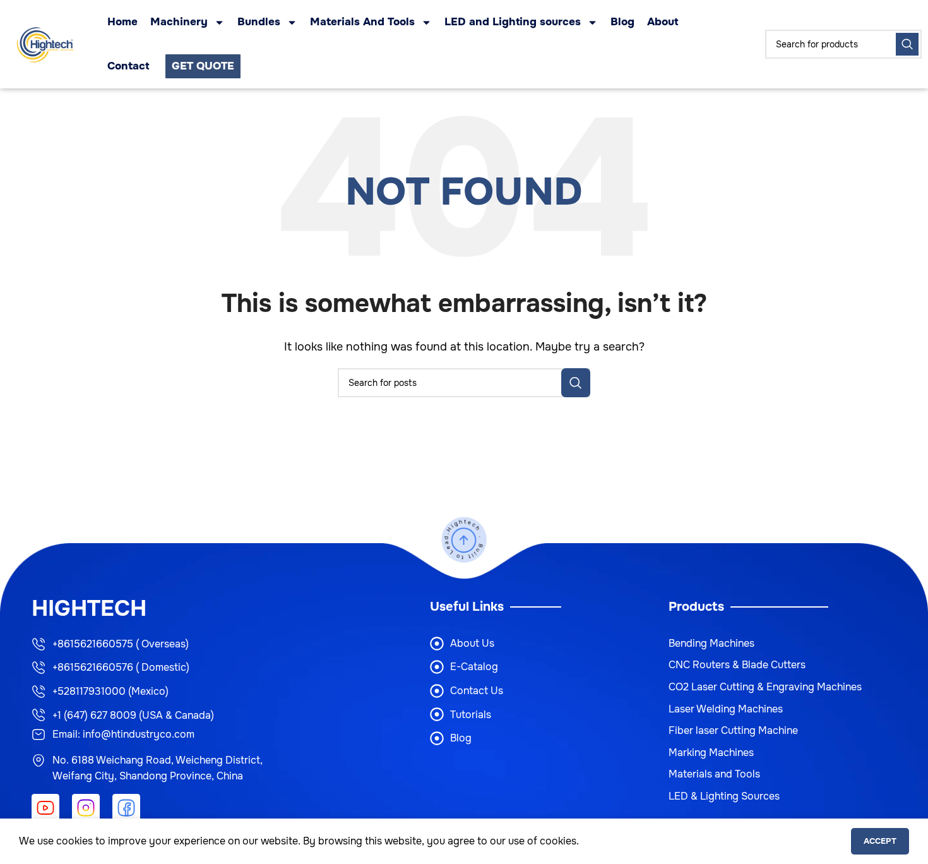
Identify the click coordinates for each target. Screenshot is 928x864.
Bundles (258, 21)
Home (122, 21)
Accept (880, 841)
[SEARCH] (907, 44)
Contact (128, 66)
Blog (622, 21)
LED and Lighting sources (512, 21)
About (662, 21)
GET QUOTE (203, 66)
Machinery (179, 21)
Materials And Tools (362, 21)
